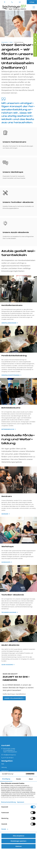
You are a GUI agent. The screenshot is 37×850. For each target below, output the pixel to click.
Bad (2, 764)
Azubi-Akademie (7, 664)
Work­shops (7, 547)
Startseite (4, 42)
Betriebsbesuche (7, 429)
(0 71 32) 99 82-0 (12, 2)
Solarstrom (5, 771)
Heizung (4, 767)
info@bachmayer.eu (20, 2)
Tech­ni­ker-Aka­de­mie (12, 595)
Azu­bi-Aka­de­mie (10, 645)
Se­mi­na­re (6, 496)
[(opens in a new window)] (35, 35)
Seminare (4, 514)
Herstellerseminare (8, 323)
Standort (5, 2)
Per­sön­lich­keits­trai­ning (14, 356)
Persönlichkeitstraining (10, 375)
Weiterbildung (18, 42)
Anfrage (31, 2)
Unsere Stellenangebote (13, 698)
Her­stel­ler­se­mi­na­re (11, 305)
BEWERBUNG (35, 51)
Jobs (10, 42)
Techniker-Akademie (8, 612)
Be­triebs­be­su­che (10, 408)
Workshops (5, 562)
